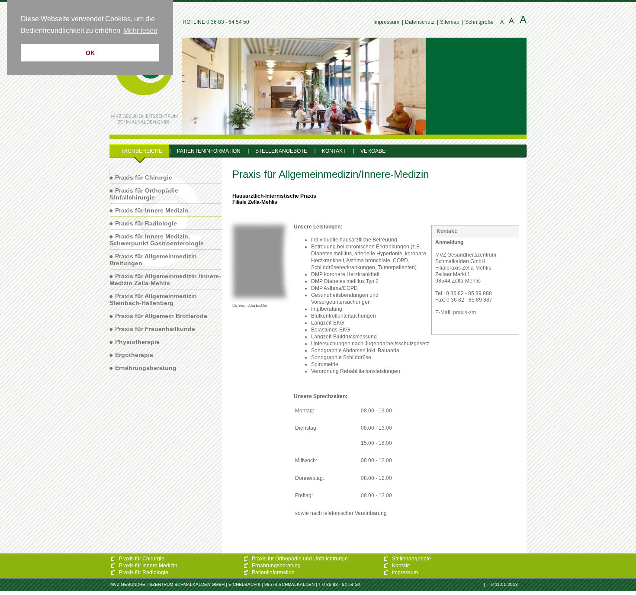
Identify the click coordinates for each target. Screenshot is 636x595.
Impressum (386, 22)
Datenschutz (419, 22)
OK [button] (90, 52)
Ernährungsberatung (276, 566)
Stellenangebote (411, 559)
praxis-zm (464, 312)
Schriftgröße (479, 22)
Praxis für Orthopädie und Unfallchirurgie (300, 559)
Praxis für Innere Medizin (148, 566)
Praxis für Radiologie (143, 572)
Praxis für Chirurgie (141, 559)
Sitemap (449, 22)
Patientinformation (273, 572)
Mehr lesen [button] (140, 30)
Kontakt (401, 566)
